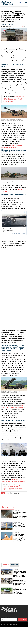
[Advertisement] (14, 263)
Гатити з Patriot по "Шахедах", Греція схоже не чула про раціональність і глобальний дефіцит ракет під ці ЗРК (19, 538)
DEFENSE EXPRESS (7, 24)
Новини (7, 8)
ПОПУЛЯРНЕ (14, 565)
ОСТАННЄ (6, 565)
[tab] (5, 565)
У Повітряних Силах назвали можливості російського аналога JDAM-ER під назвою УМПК (13, 487)
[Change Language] (20, 2)
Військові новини (15, 493)
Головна (3, 8)
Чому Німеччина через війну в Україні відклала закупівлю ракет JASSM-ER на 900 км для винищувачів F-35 (19, 574)
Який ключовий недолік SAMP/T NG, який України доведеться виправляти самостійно (19, 526)
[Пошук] (23, 2)
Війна (8, 493)
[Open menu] (26, 2)
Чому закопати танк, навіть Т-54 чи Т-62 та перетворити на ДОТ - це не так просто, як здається (13, 99)
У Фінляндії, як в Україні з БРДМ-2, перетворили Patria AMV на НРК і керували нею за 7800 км (19, 592)
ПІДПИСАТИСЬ (22, 619)
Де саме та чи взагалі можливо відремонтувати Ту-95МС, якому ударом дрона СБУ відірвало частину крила (20, 516)
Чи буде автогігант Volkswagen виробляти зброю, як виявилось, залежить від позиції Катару (19, 583)
